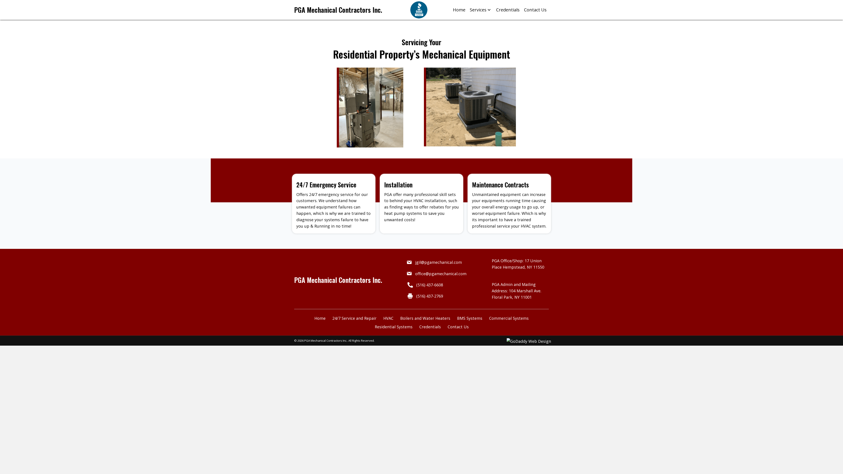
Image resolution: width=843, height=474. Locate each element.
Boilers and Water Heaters (425, 318)
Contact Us (458, 326)
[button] (489, 10)
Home (320, 318)
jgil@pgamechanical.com (438, 262)
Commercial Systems (509, 318)
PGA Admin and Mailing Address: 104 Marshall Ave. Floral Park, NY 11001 (516, 291)
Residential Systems (393, 326)
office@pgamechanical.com (441, 273)
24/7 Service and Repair (354, 318)
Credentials (430, 326)
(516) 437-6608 (429, 284)
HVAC (388, 318)
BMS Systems (469, 318)
